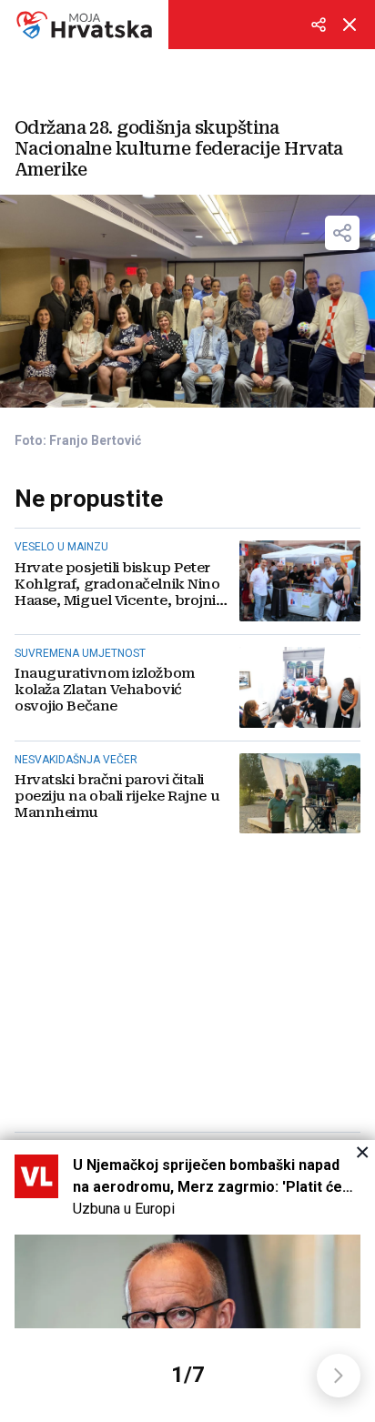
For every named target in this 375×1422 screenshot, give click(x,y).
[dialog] (187, 1281)
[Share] (342, 233)
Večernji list (84, 24)
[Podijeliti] (318, 24)
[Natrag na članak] (349, 24)
